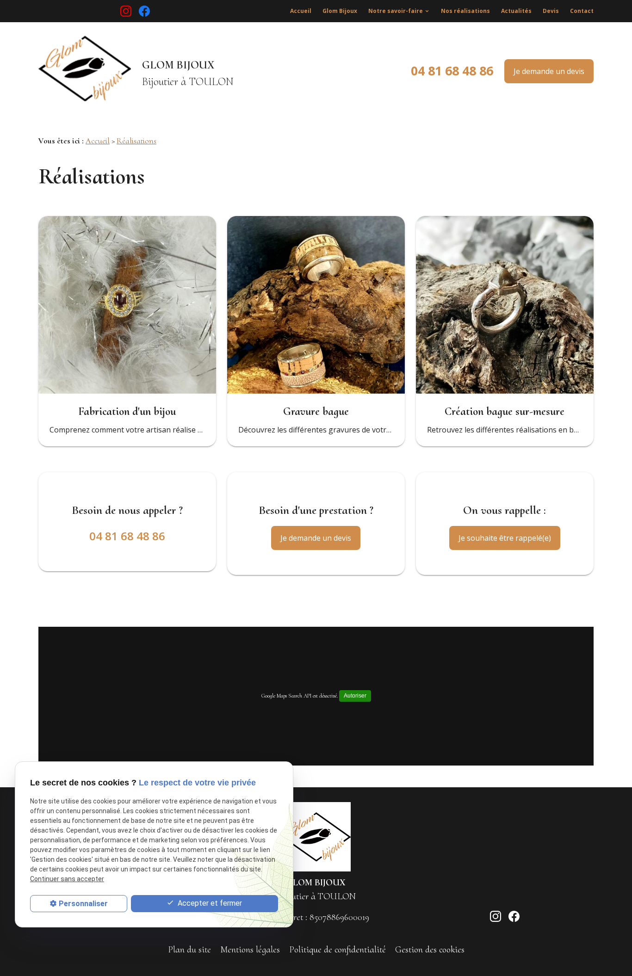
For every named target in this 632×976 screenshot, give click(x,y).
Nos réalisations (465, 11)
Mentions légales (250, 949)
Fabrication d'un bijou (127, 411)
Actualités (516, 11)
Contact (582, 11)
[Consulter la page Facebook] (144, 11)
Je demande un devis (549, 71)
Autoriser (355, 695)
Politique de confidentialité (337, 949)
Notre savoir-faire (395, 11)
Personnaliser (83, 903)
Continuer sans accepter (67, 879)
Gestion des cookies (430, 949)
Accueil (300, 11)
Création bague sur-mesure (504, 411)
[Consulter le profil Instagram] (125, 11)
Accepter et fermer (209, 903)
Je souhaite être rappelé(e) (505, 538)
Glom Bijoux (339, 11)
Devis (551, 11)
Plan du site (189, 949)
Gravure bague (316, 411)
